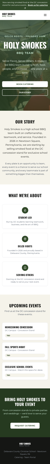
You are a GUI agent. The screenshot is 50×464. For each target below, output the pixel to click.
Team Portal (30, 457)
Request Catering (25, 425)
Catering (19, 457)
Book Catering (25, 84)
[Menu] (45, 15)
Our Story (25, 92)
